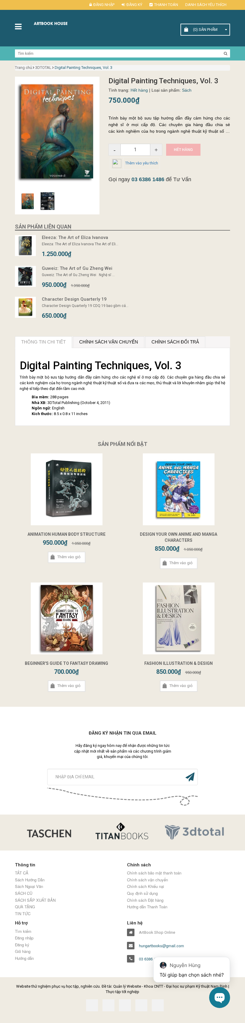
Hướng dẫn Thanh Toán (147, 906)
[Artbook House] (57, 23)
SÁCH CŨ (23, 893)
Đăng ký (134, 4)
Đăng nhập (103, 4)
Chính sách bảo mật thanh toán (154, 873)
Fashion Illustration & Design (178, 663)
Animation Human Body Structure (66, 534)
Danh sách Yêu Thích (205, 4)
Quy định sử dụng (142, 893)
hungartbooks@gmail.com (161, 945)
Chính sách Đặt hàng (145, 900)
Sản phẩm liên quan (43, 226)
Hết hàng (183, 150)
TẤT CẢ (21, 873)
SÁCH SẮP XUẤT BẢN (35, 900)
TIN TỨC (22, 913)
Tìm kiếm (23, 931)
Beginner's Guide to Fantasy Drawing (66, 663)
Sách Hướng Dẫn (30, 880)
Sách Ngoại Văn (29, 886)
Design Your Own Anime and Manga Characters (178, 537)
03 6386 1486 (147, 179)
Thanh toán (166, 4)
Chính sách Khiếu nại (145, 886)
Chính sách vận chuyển (147, 880)
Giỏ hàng (22, 951)
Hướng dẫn (24, 958)
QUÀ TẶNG (25, 906)
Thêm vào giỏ (68, 557)
